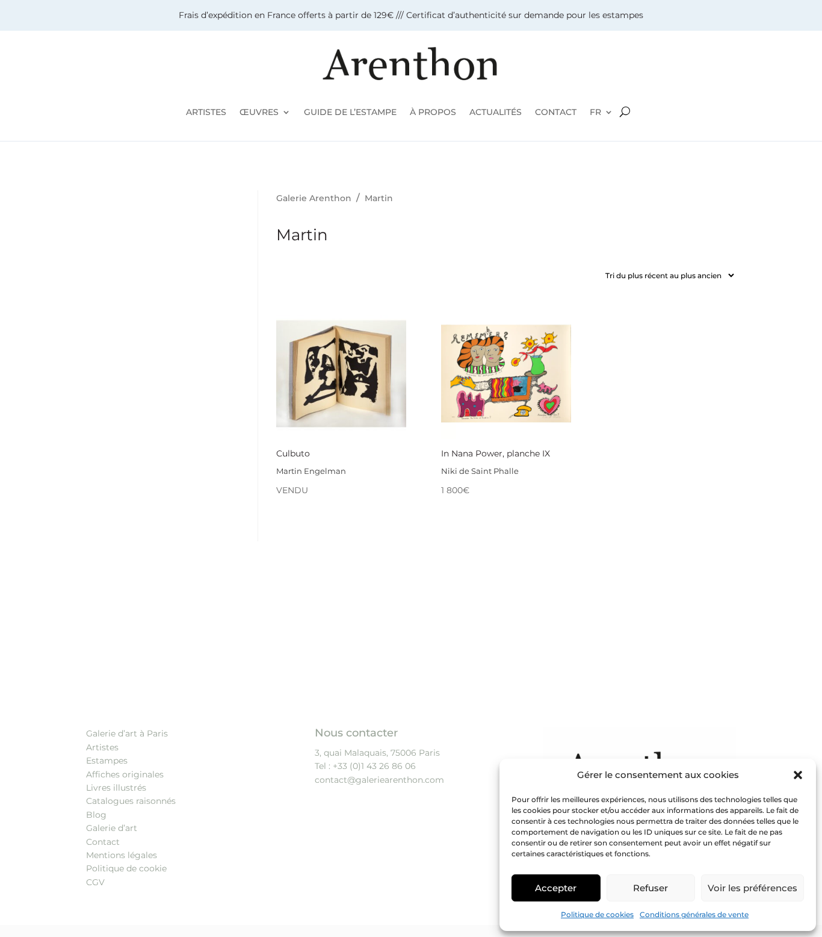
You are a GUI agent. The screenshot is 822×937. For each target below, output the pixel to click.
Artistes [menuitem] (206, 112)
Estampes (107, 760)
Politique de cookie (126, 868)
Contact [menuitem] (555, 112)
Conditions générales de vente (694, 914)
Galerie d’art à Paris (127, 733)
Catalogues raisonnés (131, 800)
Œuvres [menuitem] (259, 112)
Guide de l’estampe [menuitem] (350, 112)
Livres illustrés (116, 787)
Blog (96, 814)
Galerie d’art (111, 828)
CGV (95, 882)
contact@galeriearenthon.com (379, 779)
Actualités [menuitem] (495, 112)
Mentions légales (121, 855)
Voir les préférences (752, 888)
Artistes (102, 747)
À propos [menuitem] (433, 112)
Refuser (650, 888)
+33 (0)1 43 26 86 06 (374, 766)
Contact (103, 841)
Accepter (555, 888)
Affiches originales (125, 774)
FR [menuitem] (595, 112)
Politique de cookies (597, 914)
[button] (798, 775)
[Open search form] (625, 112)
